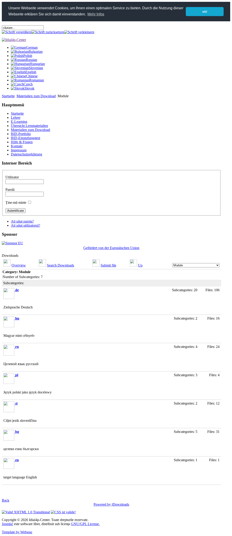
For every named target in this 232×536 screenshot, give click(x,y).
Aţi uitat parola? (22, 221)
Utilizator (12, 177)
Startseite (8, 96)
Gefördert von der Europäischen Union (111, 248)
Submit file (108, 265)
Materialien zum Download (36, 96)
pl (16, 375)
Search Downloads (60, 265)
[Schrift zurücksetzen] (47, 32)
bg (17, 432)
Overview (19, 265)
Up (140, 265)
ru (17, 347)
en (17, 460)
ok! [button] (204, 11)
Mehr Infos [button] (95, 14)
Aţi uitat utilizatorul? (25, 225)
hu (17, 318)
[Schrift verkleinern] (79, 32)
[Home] (14, 40)
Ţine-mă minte (15, 202)
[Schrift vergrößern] (16, 32)
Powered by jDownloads (111, 504)
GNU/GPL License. (85, 524)
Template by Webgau (17, 532)
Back (5, 500)
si (16, 403)
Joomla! (7, 524)
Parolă (9, 190)
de (17, 290)
